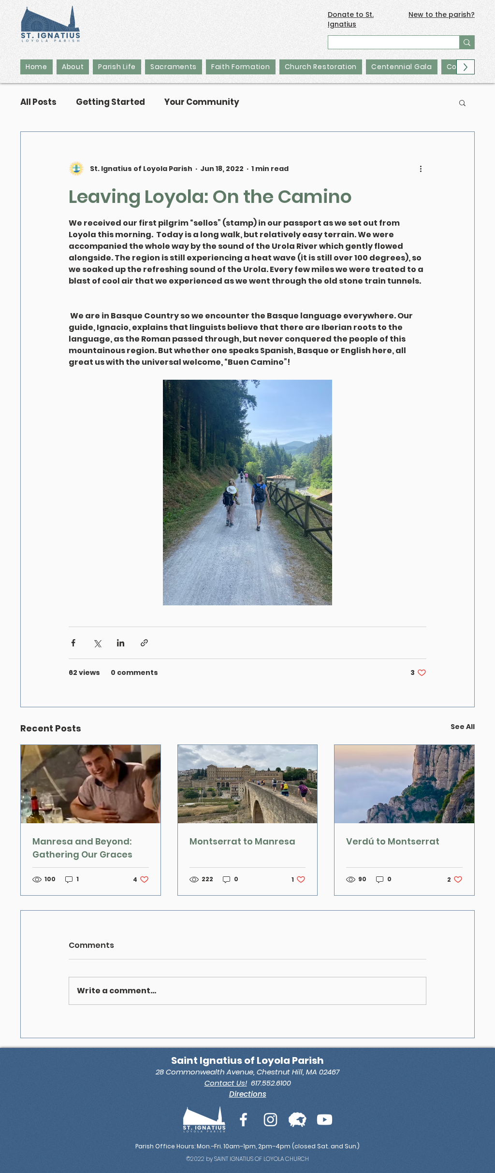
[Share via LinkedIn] (120, 642)
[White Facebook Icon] (243, 1120)
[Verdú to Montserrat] (404, 784)
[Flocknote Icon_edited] (297, 1120)
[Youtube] (325, 1120)
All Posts (38, 102)
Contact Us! (225, 1083)
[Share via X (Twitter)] (97, 642)
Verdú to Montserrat (392, 841)
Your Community (201, 102)
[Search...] (466, 42)
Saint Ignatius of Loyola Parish (247, 1060)
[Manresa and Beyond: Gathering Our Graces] (90, 784)
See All (463, 726)
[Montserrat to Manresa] (248, 784)
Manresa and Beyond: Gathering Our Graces (82, 847)
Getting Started (110, 102)
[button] (462, 102)
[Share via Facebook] (73, 642)
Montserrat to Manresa (242, 841)
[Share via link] (144, 642)
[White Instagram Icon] (270, 1120)
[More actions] (420, 168)
